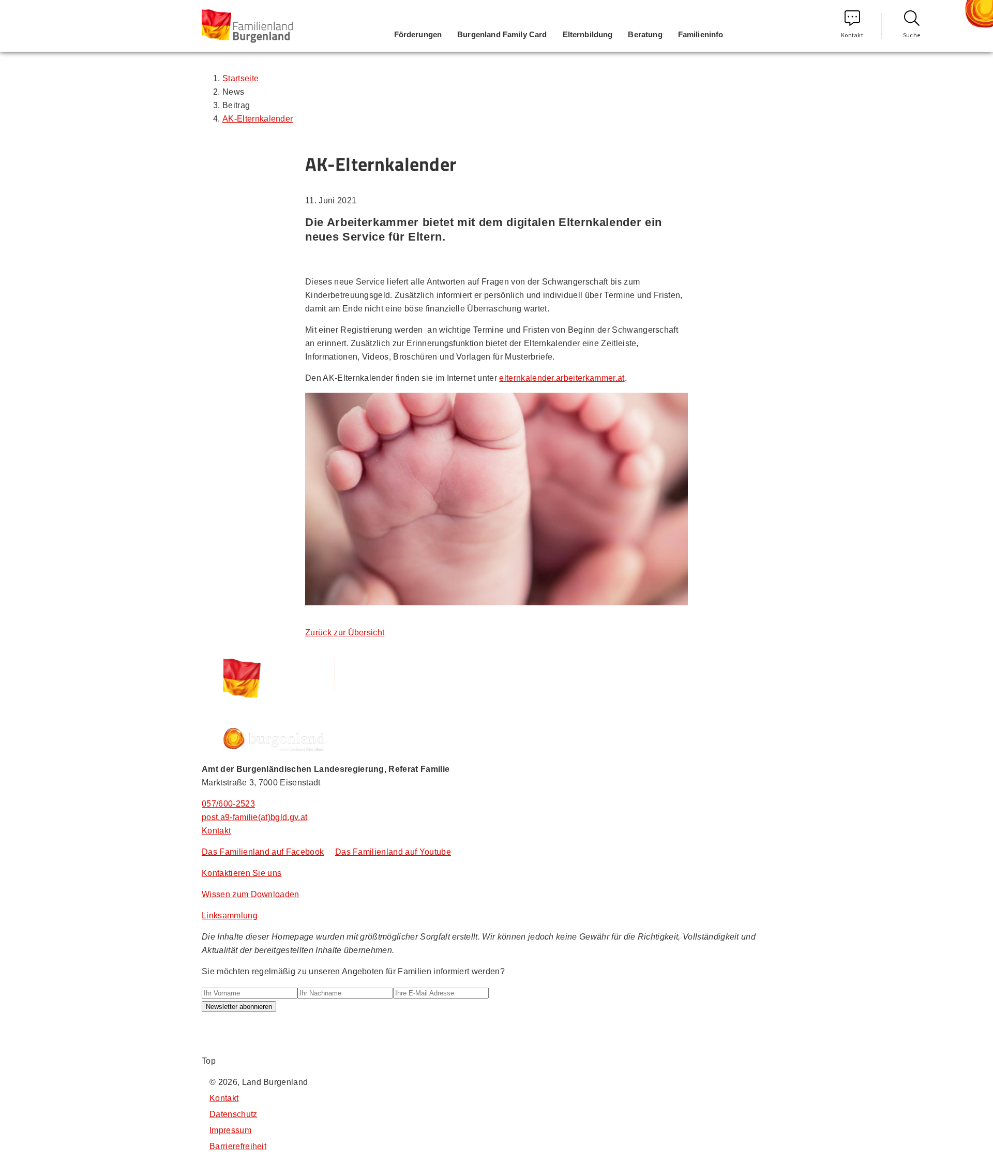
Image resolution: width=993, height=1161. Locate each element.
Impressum (230, 1130)
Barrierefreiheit (237, 1146)
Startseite (240, 78)
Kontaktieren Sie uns (241, 873)
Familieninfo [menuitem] (701, 34)
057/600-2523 (228, 803)
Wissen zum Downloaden (250, 894)
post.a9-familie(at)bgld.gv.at (254, 817)
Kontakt (852, 35)
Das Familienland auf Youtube (393, 851)
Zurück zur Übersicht (344, 632)
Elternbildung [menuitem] (588, 34)
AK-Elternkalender (257, 118)
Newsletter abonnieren (239, 1006)
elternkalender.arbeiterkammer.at (561, 378)
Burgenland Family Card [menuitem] (502, 34)
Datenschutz (233, 1114)
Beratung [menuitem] (645, 34)
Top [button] (209, 1060)
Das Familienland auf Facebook (263, 851)
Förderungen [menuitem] (418, 34)
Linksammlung (230, 915)
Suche (912, 35)
